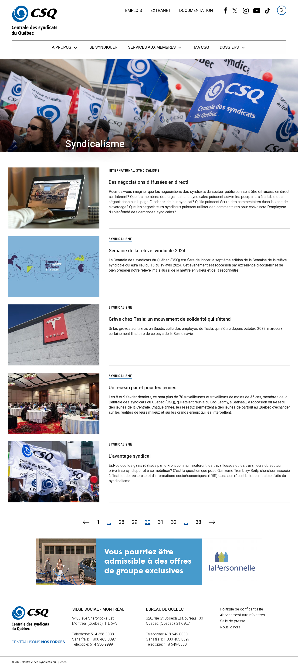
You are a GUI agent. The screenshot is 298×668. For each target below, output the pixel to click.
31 (160, 522)
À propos (62, 47)
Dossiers (230, 47)
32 (173, 522)
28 (121, 522)
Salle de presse (232, 621)
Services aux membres (152, 47)
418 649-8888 (176, 634)
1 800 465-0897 (103, 639)
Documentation (196, 10)
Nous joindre (230, 627)
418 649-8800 (175, 644)
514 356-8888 (102, 634)
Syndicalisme (147, 170)
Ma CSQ (201, 47)
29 (134, 522)
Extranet (160, 10)
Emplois (133, 10)
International (121, 170)
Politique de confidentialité (241, 609)
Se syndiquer (103, 47)
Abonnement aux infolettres (242, 615)
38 (198, 522)
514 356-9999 (101, 644)
